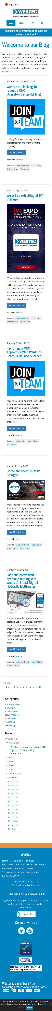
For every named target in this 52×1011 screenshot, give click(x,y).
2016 (13, 817)
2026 (13, 738)
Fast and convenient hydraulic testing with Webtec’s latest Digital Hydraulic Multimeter (22, 580)
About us (20, 864)
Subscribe (28, 914)
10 (30, 686)
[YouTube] (30, 930)
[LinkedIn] (22, 930)
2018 (13, 809)
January (14, 777)
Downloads (40, 864)
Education (7, 868)
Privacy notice (33, 872)
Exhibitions (25, 321)
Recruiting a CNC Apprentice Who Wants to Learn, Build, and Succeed (24, 352)
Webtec (19, 159)
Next (38, 686)
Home (5, 860)
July (12, 757)
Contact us (19, 868)
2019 (13, 805)
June (12, 761)
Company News (22, 165)
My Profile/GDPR (10, 876)
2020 (13, 801)
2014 (13, 825)
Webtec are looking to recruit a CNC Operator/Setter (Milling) (24, 90)
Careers (31, 868)
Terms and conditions (13, 872)
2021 (13, 797)
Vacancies (24, 169)
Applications (8, 864)
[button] (22, 22)
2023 (13, 789)
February (15, 773)
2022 (13, 793)
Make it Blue (17, 860)
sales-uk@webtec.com (29, 885)
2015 (13, 821)
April (12, 769)
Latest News (12, 169)
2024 (13, 785)
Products (29, 860)
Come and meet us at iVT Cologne (24, 472)
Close (29, 1007)
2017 (13, 813)
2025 (13, 781)
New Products (13, 665)
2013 (12, 829)
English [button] (12, 4)
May (12, 765)
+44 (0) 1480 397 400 (28, 881)
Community (36, 165)
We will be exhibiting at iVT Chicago (25, 197)
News (30, 864)
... (33, 686)
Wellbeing (10, 725)
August (14, 742)
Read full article (16, 152)
